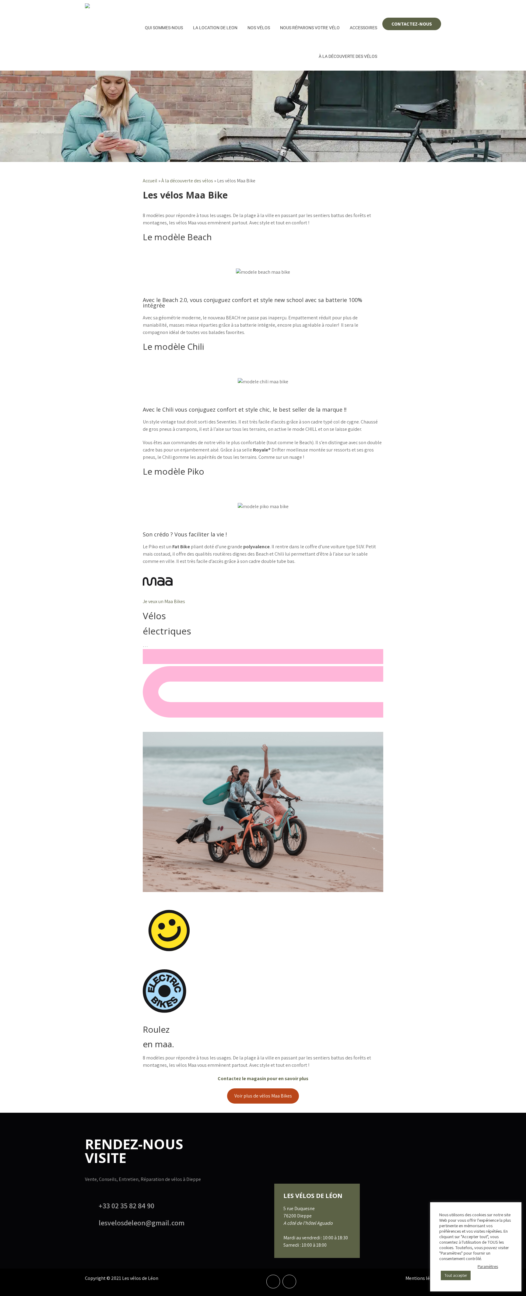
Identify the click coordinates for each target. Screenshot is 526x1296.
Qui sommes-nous (164, 27)
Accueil (150, 180)
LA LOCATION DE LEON (215, 27)
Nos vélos (258, 27)
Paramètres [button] (488, 1266)
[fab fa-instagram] (289, 1281)
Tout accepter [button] (455, 1275)
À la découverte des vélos (348, 56)
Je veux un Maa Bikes (164, 601)
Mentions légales (423, 1278)
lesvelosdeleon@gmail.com (141, 1223)
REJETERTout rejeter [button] (459, 1266)
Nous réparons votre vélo (310, 27)
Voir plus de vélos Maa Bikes (263, 1096)
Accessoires (363, 27)
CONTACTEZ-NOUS (411, 24)
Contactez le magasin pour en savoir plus (263, 1078)
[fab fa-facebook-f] (273, 1281)
